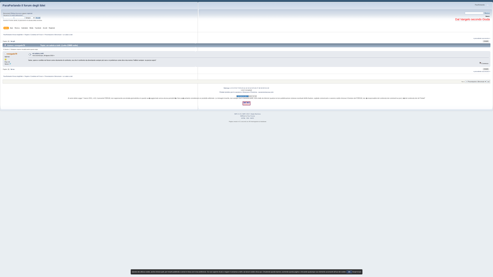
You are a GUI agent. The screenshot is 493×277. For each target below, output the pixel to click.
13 (248, 88)
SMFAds (242, 116)
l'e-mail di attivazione (16, 15)
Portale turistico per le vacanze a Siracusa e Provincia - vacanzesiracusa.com (246, 92)
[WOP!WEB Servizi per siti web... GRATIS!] (246, 105)
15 (253, 88)
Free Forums (251, 116)
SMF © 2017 (246, 114)
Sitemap (226, 88)
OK (349, 272)
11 (244, 88)
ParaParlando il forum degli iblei (24, 5)
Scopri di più (356, 272)
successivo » (486, 38)
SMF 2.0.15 (237, 114)
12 (246, 88)
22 (268, 88)
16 (255, 88)
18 (259, 88)
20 (264, 88)
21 (266, 88)
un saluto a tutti (38, 53)
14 (251, 88)
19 (262, 88)
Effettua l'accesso (16, 13)
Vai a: (463, 81)
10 (242, 88)
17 (257, 88)
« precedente (477, 38)
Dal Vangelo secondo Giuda (472, 19)
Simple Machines (256, 114)
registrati (29, 13)
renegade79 (12, 54)
